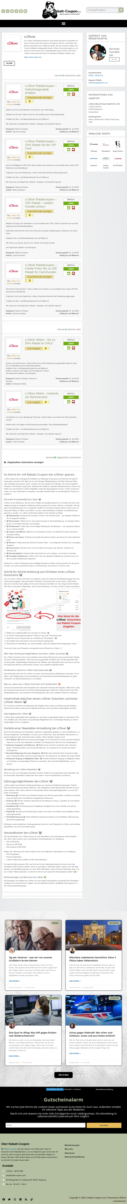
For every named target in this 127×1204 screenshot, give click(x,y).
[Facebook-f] (3, 11)
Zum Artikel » (14, 981)
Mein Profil (114, 59)
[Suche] (121, 10)
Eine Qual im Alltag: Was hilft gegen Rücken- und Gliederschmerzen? (33, 1034)
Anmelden (104, 1125)
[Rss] (26, 1199)
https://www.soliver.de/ (32, 57)
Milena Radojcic (15, 190)
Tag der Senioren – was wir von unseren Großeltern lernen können (30, 959)
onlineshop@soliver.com (98, 83)
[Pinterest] (12, 11)
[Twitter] (21, 11)
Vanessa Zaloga (16, 132)
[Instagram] (8, 11)
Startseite (68, 1089)
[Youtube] (25, 11)
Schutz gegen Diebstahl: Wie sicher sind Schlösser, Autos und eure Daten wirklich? (92, 1034)
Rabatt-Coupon (10, 1149)
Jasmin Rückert (15, 255)
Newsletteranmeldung (104, 1089)
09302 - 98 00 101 (96, 75)
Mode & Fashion (21, 129)
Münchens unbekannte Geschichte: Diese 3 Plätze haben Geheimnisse (92, 959)
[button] (63, 24)
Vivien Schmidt (15, 442)
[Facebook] (3, 1199)
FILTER (9, 63)
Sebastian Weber (16, 384)
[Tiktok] (16, 11)
